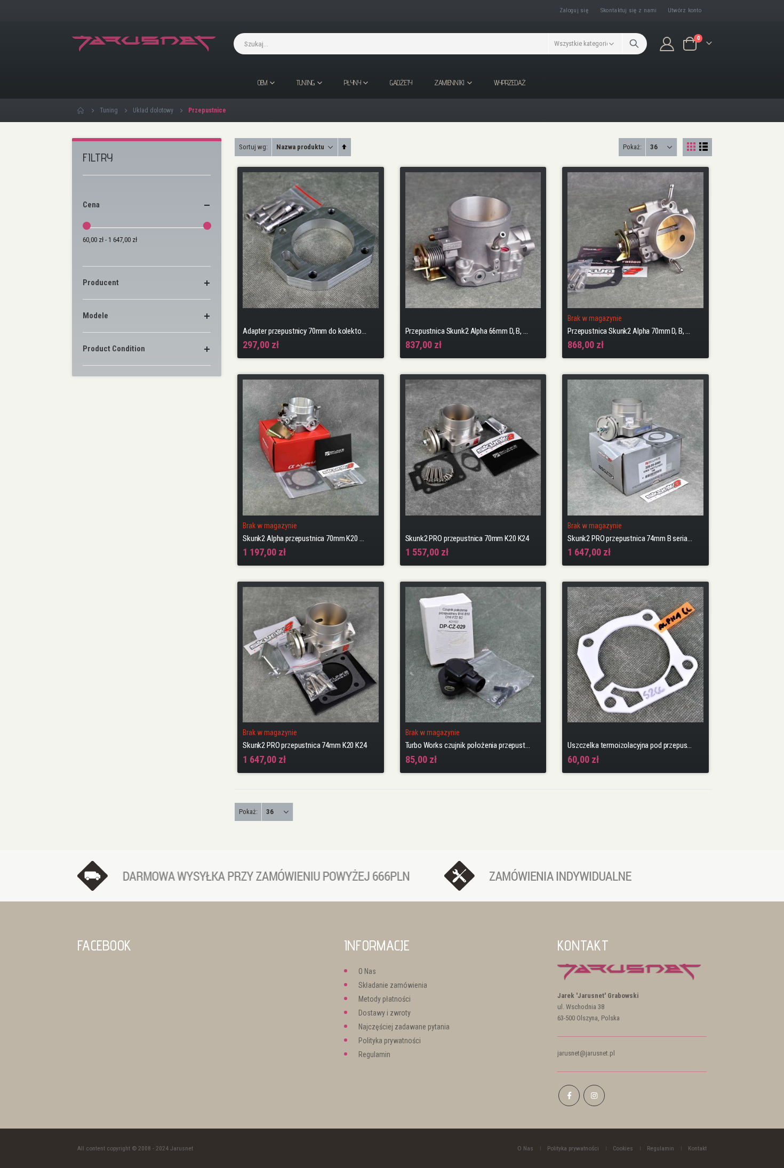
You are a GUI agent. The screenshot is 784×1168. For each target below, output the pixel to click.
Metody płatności (384, 999)
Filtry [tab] (98, 157)
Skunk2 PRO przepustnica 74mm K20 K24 (305, 745)
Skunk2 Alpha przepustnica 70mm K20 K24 (305, 538)
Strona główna (81, 110)
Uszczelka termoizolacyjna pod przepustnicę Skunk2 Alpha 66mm (630, 745)
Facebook (569, 1095)
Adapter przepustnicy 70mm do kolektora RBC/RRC (305, 331)
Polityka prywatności (389, 1040)
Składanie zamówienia (392, 985)
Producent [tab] (101, 282)
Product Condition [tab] (114, 348)
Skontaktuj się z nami (629, 10)
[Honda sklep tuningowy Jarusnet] (144, 44)
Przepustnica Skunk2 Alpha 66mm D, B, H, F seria (468, 331)
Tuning (109, 110)
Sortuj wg (252, 147)
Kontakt (697, 1148)
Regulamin (374, 1054)
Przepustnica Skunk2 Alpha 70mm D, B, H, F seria (630, 331)
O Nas (367, 971)
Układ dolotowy (153, 110)
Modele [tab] (95, 315)
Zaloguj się (573, 10)
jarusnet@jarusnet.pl (586, 1053)
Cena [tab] (91, 205)
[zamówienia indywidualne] (569, 875)
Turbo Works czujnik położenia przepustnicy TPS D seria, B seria (468, 745)
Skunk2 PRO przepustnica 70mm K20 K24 (467, 538)
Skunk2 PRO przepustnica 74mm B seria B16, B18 (630, 538)
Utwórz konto (684, 10)
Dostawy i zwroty (384, 1013)
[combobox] (440, 43)
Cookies (623, 1148)
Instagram (594, 1095)
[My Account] (667, 44)
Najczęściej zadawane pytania (404, 1026)
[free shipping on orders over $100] (255, 875)
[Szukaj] (634, 43)
